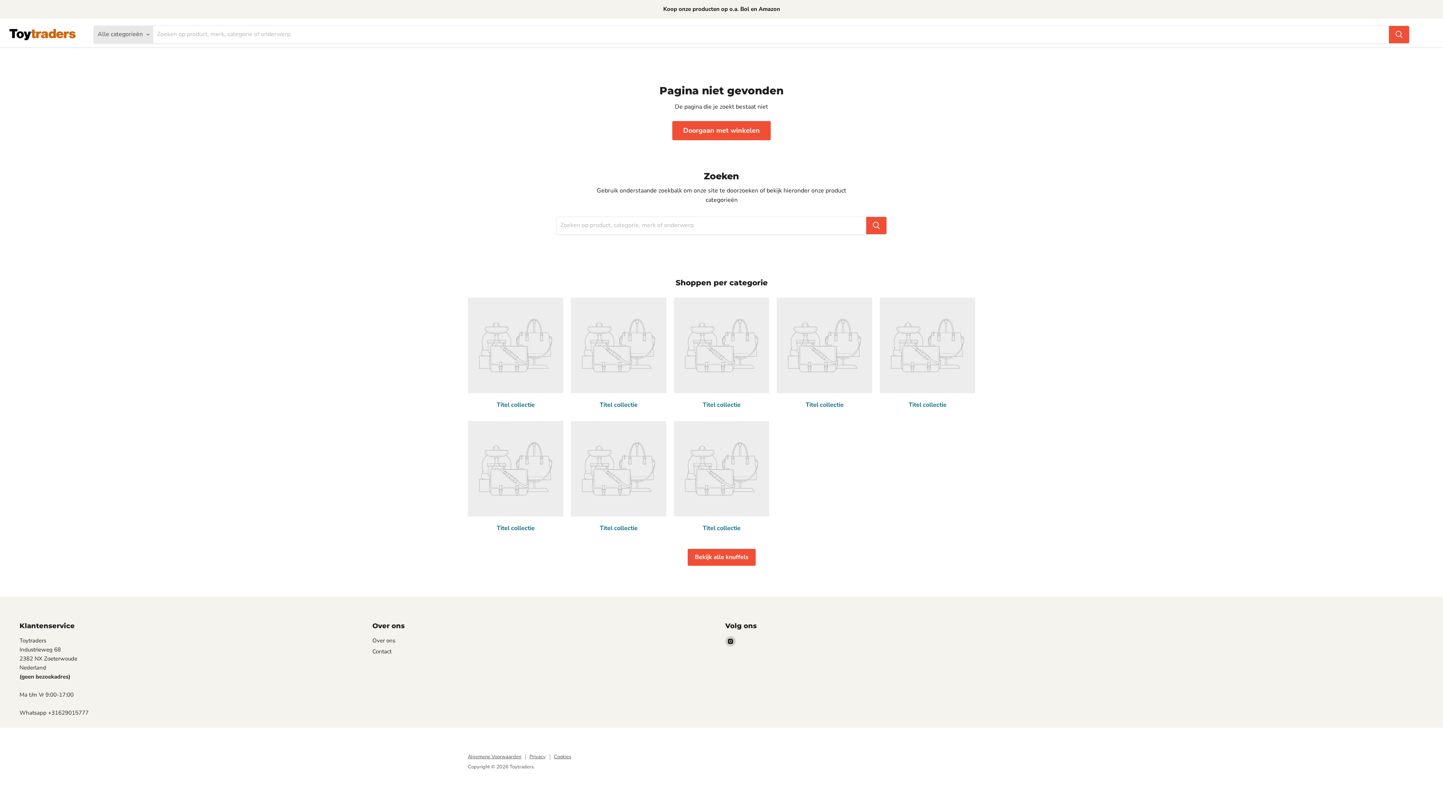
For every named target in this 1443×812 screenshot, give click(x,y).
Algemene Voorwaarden (494, 756)
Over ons (383, 640)
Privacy (537, 756)
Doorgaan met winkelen (721, 130)
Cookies (562, 756)
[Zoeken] (1399, 34)
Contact (382, 651)
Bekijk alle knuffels (722, 557)
